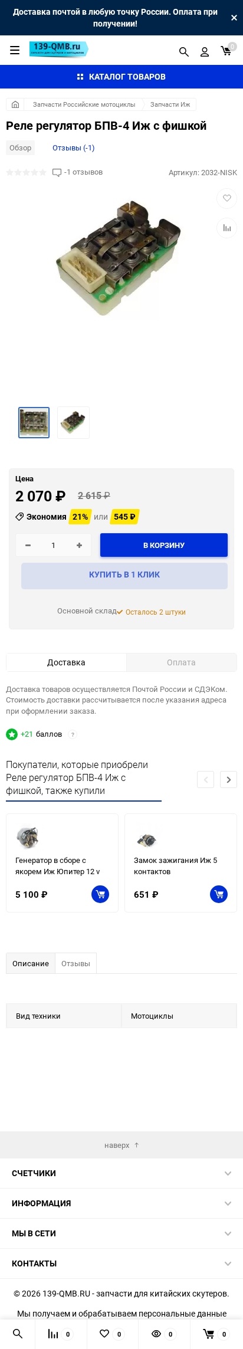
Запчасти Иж (170, 104)
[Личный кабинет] (205, 50)
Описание (30, 963)
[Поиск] (184, 50)
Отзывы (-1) (73, 147)
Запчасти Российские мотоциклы (84, 104)
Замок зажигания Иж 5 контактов (175, 866)
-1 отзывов (83, 172)
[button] (228, 779)
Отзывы (75, 963)
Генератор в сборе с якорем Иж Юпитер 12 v (57, 866)
